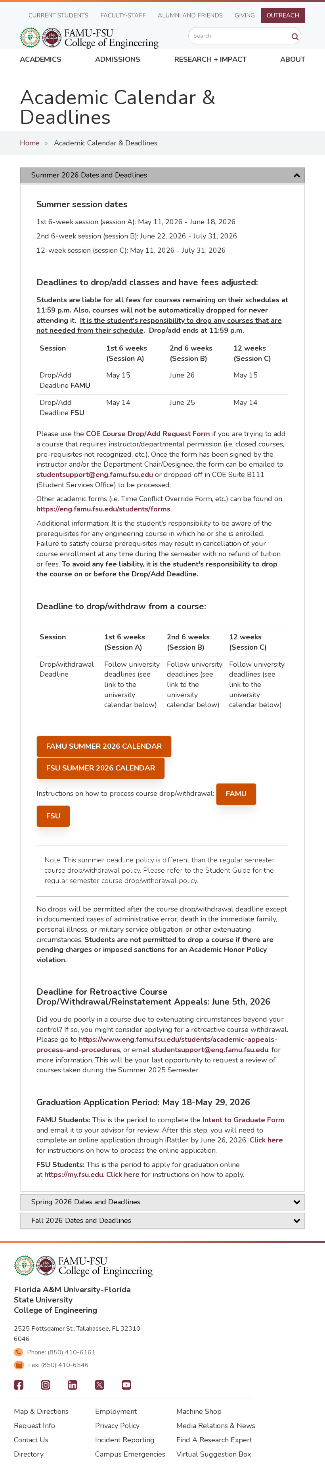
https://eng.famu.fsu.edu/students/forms (103, 509)
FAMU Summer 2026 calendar (104, 746)
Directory (29, 1454)
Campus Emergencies (130, 1454)
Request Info (34, 1425)
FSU (53, 816)
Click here (266, 1140)
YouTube (126, 1387)
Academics (40, 59)
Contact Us (31, 1440)
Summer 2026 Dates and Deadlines (89, 175)
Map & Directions (41, 1411)
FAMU (236, 794)
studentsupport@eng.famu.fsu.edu (94, 474)
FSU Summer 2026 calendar (100, 768)
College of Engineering (55, 1310)
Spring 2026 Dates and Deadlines (85, 1202)
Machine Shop (199, 1411)
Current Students (58, 15)
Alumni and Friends (190, 15)
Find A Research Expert (214, 1440)
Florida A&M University (57, 1289)
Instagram (45, 1387)
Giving (245, 15)
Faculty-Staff (123, 15)
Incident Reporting (125, 1440)
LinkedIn (72, 1387)
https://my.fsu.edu (73, 1174)
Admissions (117, 59)
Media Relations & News (215, 1425)
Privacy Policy (117, 1425)
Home (30, 143)
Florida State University (72, 1294)
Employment (116, 1411)
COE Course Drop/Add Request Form (148, 434)
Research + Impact (210, 59)
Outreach (283, 15)
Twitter (99, 1387)
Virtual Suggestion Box (213, 1454)
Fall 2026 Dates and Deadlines (81, 1220)
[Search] (295, 36)
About (292, 59)
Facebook (18, 1387)
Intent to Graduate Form (244, 1120)
